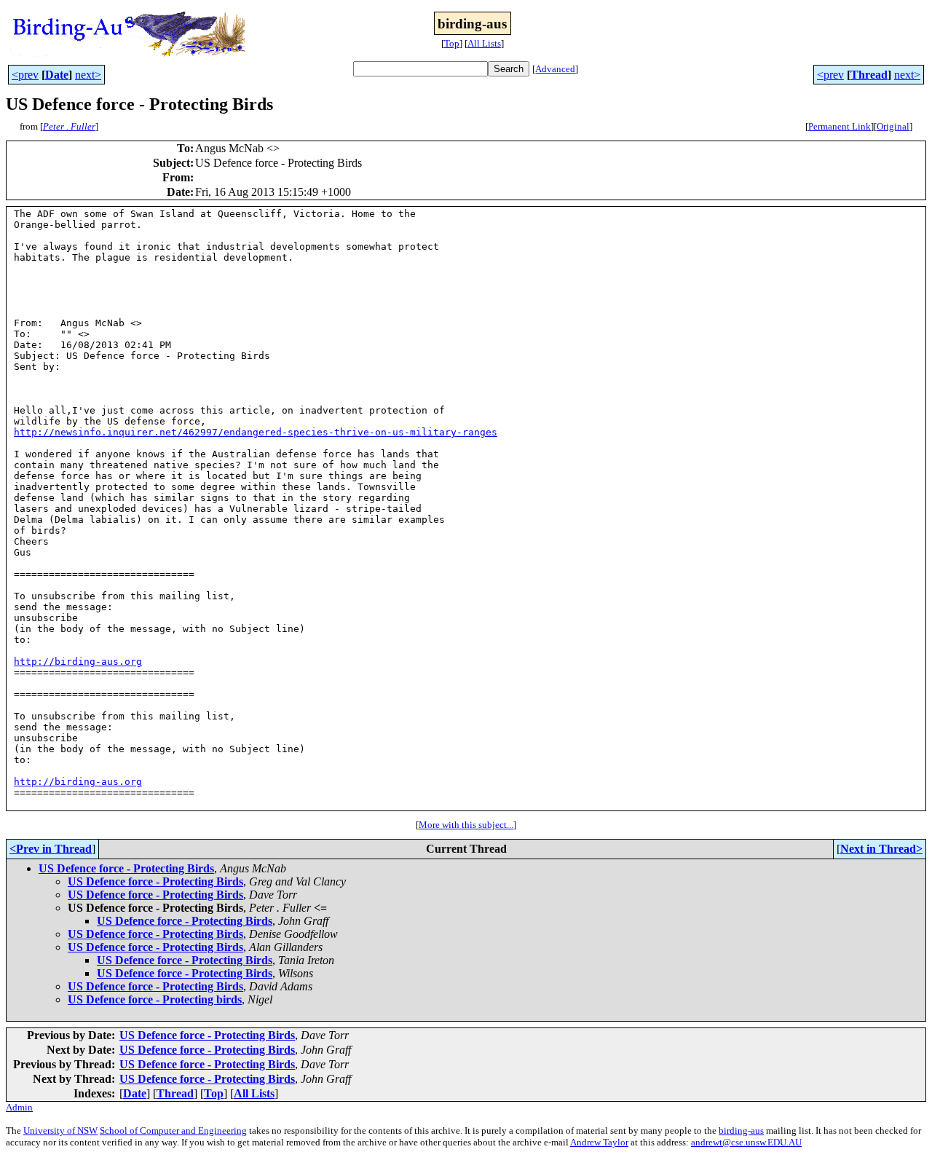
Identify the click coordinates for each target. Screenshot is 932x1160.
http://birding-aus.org (78, 661)
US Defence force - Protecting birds (155, 999)
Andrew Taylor (599, 1142)
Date (56, 74)
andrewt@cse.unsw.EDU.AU (746, 1142)
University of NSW (60, 1130)
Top (451, 43)
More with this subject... (466, 824)
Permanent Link (839, 126)
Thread (869, 74)
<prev (25, 74)
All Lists (484, 43)
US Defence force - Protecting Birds (126, 868)
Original (893, 126)
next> (88, 74)
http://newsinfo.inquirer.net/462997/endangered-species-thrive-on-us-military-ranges (255, 432)
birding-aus (741, 1130)
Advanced (555, 68)
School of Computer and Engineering (173, 1130)
